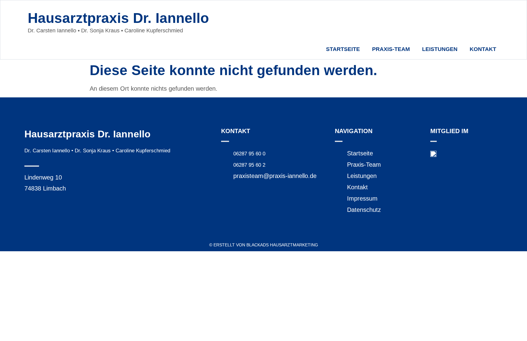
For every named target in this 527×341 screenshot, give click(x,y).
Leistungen (439, 49)
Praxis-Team (391, 49)
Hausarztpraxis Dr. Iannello (118, 18)
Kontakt (483, 49)
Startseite (343, 49)
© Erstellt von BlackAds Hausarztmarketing (263, 244)
